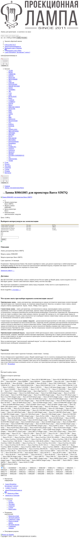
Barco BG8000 (71, 381)
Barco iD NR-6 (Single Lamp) (66, 401)
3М (9, 91)
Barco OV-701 (25, 435)
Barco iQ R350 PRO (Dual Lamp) (60, 420)
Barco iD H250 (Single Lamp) (53, 397)
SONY (10, 88)
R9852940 (59, 474)
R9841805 (13, 472)
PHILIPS (11, 134)
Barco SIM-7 (28, 456)
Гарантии (8, 167)
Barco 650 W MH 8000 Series (41, 379)
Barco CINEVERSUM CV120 (67, 385)
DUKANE (11, 108)
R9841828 (59, 472)
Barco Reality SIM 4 (31, 452)
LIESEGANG (12, 129)
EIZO (10, 112)
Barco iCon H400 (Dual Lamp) (29, 393)
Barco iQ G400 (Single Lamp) (37, 412)
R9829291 (70, 468)
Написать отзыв (13, 516)
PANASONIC (12, 84)
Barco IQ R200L (28, 418)
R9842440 (13, 474)
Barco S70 (73, 454)
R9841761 (68, 470)
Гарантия (11, 506)
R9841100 (41, 470)
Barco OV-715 (60, 435)
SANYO (11, 148)
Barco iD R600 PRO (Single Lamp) (65, 402)
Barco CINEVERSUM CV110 (45, 385)
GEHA (10, 114)
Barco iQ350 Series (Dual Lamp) (17, 427)
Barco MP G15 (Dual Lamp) (17, 431)
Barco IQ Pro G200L (42, 416)
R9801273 (51, 468)
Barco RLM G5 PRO (59, 452)
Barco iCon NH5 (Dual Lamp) (66, 395)
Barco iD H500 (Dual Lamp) (37, 399)
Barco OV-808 (71, 435)
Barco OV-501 (53, 433)
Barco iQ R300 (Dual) (56, 418)
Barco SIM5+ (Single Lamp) (38, 458)
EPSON (10, 76)
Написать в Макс (13, 493)
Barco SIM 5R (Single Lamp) (12, 456)
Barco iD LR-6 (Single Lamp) (24, 401)
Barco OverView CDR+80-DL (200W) (36, 441)
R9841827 (50, 472)
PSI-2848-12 (23, 468)
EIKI (10, 110)
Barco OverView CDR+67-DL (41, 439)
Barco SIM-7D (39, 456)
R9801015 (33, 468)
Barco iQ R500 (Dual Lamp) (45, 424)
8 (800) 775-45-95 (11, 488)
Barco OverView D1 (29, 443)
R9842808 (41, 474)
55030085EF (12, 468)
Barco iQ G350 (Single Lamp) (20, 410)
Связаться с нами (14, 519)
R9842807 (31, 474)
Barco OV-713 (48, 435)
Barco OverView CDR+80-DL (12, 441)
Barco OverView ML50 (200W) (28, 451)
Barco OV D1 (16, 433)
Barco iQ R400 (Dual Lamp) (30, 422)
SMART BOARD (14, 86)
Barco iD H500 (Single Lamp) (58, 399)
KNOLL (11, 124)
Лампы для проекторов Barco (14, 188)
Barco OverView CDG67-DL (23, 437)
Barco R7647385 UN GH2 (14, 452)
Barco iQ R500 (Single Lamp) (65, 424)
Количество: (5, 231)
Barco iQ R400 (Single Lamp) (51, 422)
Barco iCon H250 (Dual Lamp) (59, 391)
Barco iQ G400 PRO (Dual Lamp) (60, 412)
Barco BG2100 (59, 381)
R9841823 (31, 472)
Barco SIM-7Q (63, 456)
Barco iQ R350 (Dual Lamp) (17, 420)
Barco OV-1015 (41, 433)
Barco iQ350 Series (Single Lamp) (41, 427)
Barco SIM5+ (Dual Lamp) (18, 458)
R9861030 (68, 474)
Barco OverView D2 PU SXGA (15, 445)
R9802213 (60, 468)
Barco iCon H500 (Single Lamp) (21, 395)
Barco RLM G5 (45, 452)
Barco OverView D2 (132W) (47, 443)
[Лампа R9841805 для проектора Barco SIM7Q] (16, 197)
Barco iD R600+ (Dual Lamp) (35, 404)
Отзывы (7, 171)
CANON (11, 100)
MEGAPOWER (13, 131)
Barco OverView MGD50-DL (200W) (62, 449)
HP (9, 115)
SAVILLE (11, 150)
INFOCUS (11, 119)
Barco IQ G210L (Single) (21, 408)
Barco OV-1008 (28, 433)
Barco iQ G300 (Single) (56, 408)
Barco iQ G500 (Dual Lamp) (30, 414)
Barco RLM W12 (37, 454)
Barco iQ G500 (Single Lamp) (51, 414)
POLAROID (12, 138)
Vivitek (10, 160)
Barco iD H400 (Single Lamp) (16, 399)
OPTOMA (11, 133)
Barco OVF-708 (62, 451)
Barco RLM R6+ (23, 454)
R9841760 (59, 470)
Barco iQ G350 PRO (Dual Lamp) (43, 410)
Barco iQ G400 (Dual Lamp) (16, 412)
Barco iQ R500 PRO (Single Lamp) (35, 426)
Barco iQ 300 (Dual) (51, 406)
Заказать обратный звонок (13, 41)
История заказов (13, 524)
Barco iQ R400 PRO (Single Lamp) (22, 424)
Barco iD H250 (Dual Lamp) (32, 397)
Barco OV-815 (8, 437)
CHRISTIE (12, 74)
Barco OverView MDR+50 (60, 445)
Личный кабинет (14, 517)
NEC (10, 81)
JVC (9, 122)
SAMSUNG (12, 147)
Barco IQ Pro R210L (14, 418)
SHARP (11, 153)
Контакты (8, 173)
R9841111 (50, 470)
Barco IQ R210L (41, 418)
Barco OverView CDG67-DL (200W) (47, 437)
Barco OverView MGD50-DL (38, 449)
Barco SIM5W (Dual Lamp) (21, 460)
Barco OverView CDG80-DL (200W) (17, 439)
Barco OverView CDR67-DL (60, 441)
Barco (10, 98)
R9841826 (41, 472)
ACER (10, 70)
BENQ (10, 72)
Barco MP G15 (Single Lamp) (37, 431)
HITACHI (11, 77)
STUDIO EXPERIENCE (16, 155)
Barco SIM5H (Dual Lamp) (58, 458)
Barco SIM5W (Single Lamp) (41, 460)
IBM (9, 117)
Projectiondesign (13, 141)
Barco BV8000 (29, 383)
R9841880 (68, 472)
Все (4, 468)
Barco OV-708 (36, 435)
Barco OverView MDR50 (51, 447)
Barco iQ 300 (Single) (67, 406)
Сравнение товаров (12, 527)
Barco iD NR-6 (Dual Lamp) (45, 401)
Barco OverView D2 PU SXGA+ (38, 445)
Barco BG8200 (17, 383)
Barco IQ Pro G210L (58, 416)
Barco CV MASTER (59, 389)
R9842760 (22, 474)
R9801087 (42, 468)
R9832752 (31, 470)
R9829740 (13, 470)
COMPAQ (11, 102)
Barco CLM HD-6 (9, 387)
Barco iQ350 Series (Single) (62, 427)
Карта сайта (12, 509)
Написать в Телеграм (12, 495)
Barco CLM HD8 (22, 387)
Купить (4, 239)
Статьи (7, 169)
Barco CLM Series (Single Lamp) (55, 387)
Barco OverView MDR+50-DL (31, 447)
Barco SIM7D (67, 460)
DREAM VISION (14, 107)
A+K (10, 93)
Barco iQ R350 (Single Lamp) (37, 420)
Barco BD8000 (23, 381)
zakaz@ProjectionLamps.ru (13, 490)
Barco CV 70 (45, 389)
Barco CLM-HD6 (10, 389)
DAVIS (10, 103)
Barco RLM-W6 (50, 454)
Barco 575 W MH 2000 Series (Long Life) (16, 379)
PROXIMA (12, 140)
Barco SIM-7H (51, 456)
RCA (10, 145)
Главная (7, 186)
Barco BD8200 (47, 381)
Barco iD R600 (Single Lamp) (42, 402)
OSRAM (11, 82)
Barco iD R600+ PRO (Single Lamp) (31, 406)
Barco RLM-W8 (62, 454)
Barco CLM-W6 (23, 389)
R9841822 (22, 472)
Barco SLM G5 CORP (26, 462)
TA (9, 157)
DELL (10, 105)
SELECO (11, 152)
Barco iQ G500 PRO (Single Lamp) (22, 416)
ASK (10, 95)
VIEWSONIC (12, 159)
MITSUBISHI (12, 79)
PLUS (10, 136)
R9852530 (50, 474)
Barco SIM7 (57, 460)
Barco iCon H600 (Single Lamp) (44, 395)
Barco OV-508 (65, 433)
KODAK (11, 126)
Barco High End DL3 (40, 391)
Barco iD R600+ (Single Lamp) (57, 404)
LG (9, 128)
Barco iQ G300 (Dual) (39, 408)
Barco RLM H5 (10, 454)
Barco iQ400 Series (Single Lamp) (30, 429)
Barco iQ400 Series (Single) (52, 429)
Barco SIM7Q (12, 462)
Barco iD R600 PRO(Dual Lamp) (13, 404)
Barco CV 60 (34, 389)
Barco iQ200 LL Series (56, 426)
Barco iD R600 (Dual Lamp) (21, 402)
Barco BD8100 (35, 381)
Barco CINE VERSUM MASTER (23, 385)
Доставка (8, 166)
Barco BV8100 (42, 383)
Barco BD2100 (11, 381)
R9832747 (22, 470)
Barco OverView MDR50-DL (17, 449)
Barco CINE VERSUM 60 (57, 383)
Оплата (7, 164)
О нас (6, 162)
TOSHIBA (11, 89)
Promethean (12, 143)
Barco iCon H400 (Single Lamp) (51, 393)
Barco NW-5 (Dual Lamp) (57, 431)
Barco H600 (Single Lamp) (22, 391)
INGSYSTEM (12, 121)
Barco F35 (8, 391)
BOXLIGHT (12, 96)
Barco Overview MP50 (47, 451)
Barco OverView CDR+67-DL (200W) (65, 439)
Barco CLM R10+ (36, 387)
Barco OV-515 (13, 435)
